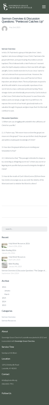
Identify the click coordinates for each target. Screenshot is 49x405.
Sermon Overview (8, 317)
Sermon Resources (9, 320)
